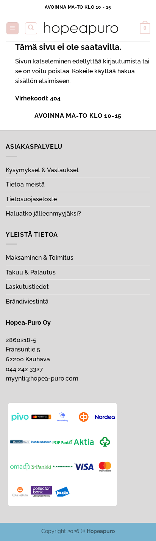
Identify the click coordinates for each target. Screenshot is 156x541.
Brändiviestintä (27, 301)
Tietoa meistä (25, 184)
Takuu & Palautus (31, 272)
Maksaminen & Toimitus (39, 257)
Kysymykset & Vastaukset (42, 170)
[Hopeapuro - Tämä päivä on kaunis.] (81, 28)
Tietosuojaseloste (31, 199)
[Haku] (31, 28)
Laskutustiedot (27, 286)
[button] (12, 28)
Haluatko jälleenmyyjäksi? (43, 213)
